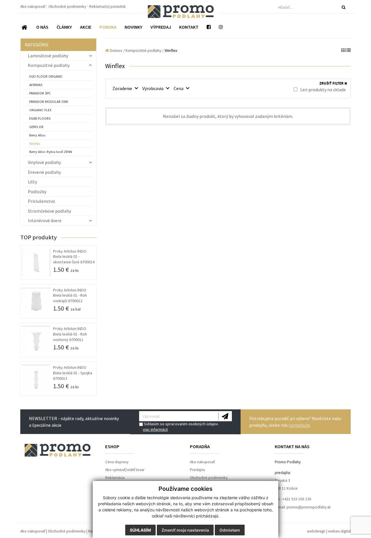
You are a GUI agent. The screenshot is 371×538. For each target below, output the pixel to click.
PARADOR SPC (40, 93)
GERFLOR (36, 127)
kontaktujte (299, 425)
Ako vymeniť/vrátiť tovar (124, 469)
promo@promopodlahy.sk (309, 507)
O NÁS (42, 27)
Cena (179, 88)
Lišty (32, 182)
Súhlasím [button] (140, 530)
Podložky (37, 191)
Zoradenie (122, 88)
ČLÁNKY (64, 27)
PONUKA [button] (108, 27)
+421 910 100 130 (296, 499)
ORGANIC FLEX (40, 110)
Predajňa (197, 469)
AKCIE (85, 27)
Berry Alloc (37, 135)
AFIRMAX (35, 85)
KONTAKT (189, 27)
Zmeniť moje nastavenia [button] (185, 530)
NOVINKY (133, 27)
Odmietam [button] (229, 530)
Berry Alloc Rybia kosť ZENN (50, 151)
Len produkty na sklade (322, 89)
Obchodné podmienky (67, 6)
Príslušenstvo (41, 201)
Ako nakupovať (33, 6)
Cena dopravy (116, 461)
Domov (115, 50)
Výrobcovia (153, 88)
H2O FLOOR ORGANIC (46, 76)
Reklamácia (115, 477)
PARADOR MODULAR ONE (48, 101)
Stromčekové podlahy (49, 211)
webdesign (316, 531)
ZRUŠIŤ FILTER (331, 83)
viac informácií (155, 429)
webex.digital (339, 531)
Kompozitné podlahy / (145, 50)
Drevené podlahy (44, 172)
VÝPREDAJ (160, 27)
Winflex (34, 143)
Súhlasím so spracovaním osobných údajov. (181, 426)
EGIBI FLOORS (39, 118)
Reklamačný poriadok (107, 6)
